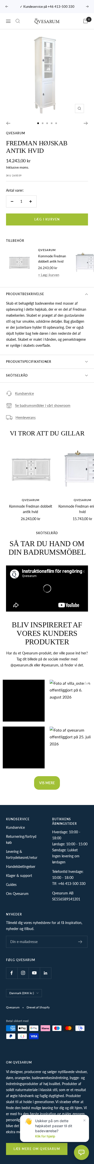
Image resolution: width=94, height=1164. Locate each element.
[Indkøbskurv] (85, 21)
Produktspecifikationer (28, 362)
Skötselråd (17, 375)
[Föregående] (8, 123)
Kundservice (24, 393)
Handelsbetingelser (20, 866)
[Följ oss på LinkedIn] (45, 973)
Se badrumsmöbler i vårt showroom (42, 405)
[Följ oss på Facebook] (11, 973)
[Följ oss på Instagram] (23, 973)
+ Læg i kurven (48, 275)
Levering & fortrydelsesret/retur (21, 854)
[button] (23, 700)
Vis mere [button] (47, 783)
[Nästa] (86, 123)
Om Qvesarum (17, 893)
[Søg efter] (18, 21)
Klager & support (19, 875)
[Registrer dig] (80, 942)
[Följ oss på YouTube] (34, 973)
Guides (11, 884)
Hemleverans (26, 417)
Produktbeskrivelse (25, 294)
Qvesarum (15, 133)
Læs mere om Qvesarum (37, 1149)
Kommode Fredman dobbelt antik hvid (52, 258)
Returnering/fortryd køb (21, 839)
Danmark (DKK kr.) (21, 993)
